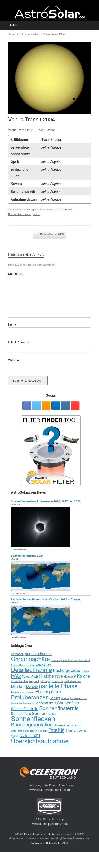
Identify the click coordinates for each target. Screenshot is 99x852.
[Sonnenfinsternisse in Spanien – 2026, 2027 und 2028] (41, 546)
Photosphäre (48, 691)
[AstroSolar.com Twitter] (36, 405)
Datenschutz (53, 843)
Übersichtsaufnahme (19, 214)
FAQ (16, 675)
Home (12, 34)
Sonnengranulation (32, 724)
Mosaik (32, 686)
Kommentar (15, 273)
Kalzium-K (68, 676)
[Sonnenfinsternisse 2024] (41, 589)
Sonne (65, 698)
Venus (36, 214)
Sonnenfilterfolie (24, 708)
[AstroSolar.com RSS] (46, 405)
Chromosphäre (30, 658)
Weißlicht (30, 734)
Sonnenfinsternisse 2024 (27, 555)
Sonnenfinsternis (59, 707)
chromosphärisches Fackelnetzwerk (70, 660)
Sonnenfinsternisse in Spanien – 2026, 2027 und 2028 (46, 501)
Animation (17, 654)
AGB (65, 843)
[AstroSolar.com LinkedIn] (55, 405)
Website (13, 360)
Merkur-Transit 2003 (51, 234)
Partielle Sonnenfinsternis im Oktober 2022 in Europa (45, 599)
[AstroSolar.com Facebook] (26, 405)
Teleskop (43, 730)
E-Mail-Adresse (18, 342)
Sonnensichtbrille (67, 724)
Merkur (18, 686)
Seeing (55, 698)
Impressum (37, 843)
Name (12, 324)
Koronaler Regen (22, 681)
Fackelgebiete (66, 670)
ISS (57, 676)
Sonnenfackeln (45, 703)
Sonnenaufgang (78, 698)
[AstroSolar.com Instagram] (65, 405)
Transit (68, 209)
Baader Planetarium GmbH (39, 834)
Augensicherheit (38, 653)
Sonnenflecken (33, 718)
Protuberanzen (30, 697)
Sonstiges (35, 34)
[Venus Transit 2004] (49, 113)
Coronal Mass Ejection (23, 665)
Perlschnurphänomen (22, 692)
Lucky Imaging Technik (48, 681)
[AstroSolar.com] (50, 13)
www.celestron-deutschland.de (49, 789)
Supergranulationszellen (24, 730)
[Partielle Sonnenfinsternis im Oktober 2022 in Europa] (41, 633)
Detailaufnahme (31, 669)
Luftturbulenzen (72, 681)
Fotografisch (30, 676)
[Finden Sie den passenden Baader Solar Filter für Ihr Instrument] (51, 450)
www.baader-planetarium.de (50, 823)
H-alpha (46, 676)
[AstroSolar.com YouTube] (75, 405)
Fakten (85, 671)
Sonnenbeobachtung (22, 703)
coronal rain (43, 665)
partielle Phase (58, 686)
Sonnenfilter (68, 702)
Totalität (56, 729)
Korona (83, 676)
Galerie (23, 34)
